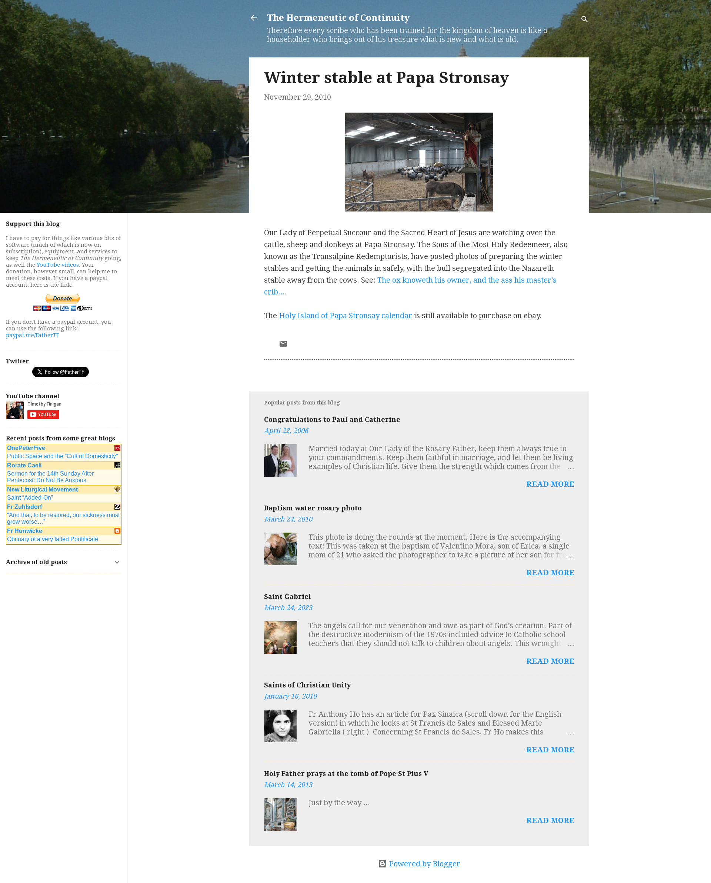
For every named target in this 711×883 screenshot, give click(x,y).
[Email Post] (283, 345)
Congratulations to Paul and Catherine (332, 419)
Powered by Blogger (423, 863)
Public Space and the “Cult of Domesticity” (62, 456)
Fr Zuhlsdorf (24, 507)
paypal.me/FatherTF (32, 335)
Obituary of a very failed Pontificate (52, 539)
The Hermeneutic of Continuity (338, 18)
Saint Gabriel (287, 596)
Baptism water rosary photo (313, 508)
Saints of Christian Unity (307, 685)
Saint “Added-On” (30, 497)
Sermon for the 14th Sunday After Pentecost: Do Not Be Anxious (50, 476)
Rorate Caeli (24, 465)
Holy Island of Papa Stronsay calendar (345, 315)
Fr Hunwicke (24, 531)
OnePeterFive (26, 448)
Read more (550, 484)
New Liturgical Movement (42, 489)
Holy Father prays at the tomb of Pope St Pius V (346, 773)
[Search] (584, 20)
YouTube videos (58, 264)
